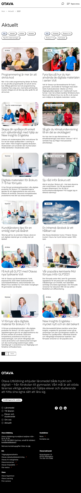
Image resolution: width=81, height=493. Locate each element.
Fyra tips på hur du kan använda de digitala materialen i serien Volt (61, 77)
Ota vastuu (5, 467)
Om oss (7, 419)
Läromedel (9, 408)
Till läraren (9, 411)
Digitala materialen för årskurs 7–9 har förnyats (19, 181)
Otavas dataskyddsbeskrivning (13, 457)
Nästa (12, 353)
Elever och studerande (9, 415)
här (29, 446)
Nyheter (31, 33)
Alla (4, 33)
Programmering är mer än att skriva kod (19, 76)
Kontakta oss (44, 439)
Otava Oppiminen (7, 476)
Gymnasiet (61, 38)
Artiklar (21, 33)
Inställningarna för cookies (12, 400)
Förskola (55, 33)
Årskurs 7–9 (50, 38)
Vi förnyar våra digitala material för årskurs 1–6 (15, 322)
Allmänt (12, 33)
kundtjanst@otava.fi (8, 442)
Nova (42, 436)
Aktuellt (8, 423)
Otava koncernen (8, 462)
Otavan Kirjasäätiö (8, 465)
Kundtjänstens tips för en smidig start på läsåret (16, 229)
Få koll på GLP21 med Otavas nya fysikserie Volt (19, 273)
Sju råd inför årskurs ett (56, 180)
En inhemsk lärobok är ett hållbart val (57, 229)
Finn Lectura (6, 481)
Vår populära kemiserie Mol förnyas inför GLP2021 (59, 273)
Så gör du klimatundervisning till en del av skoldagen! (60, 131)
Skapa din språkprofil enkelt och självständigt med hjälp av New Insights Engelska (19, 132)
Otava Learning (7, 478)
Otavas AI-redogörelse (9, 460)
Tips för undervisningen (10, 38)
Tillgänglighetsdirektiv (9, 454)
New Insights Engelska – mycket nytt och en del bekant (60, 322)
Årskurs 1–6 (66, 33)
